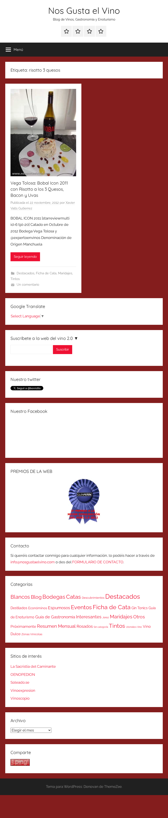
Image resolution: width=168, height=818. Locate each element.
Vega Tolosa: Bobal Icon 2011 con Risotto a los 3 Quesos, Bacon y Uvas (39, 189)
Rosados (85, 626)
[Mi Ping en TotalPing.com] (20, 764)
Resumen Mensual (56, 626)
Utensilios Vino (134, 627)
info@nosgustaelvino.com (32, 562)
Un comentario (28, 285)
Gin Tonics (139, 608)
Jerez (105, 617)
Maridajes (65, 273)
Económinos (37, 608)
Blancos (20, 597)
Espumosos (59, 607)
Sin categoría (101, 627)
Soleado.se (19, 682)
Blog (36, 597)
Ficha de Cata (46, 273)
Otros (139, 616)
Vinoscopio (20, 698)
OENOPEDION (22, 674)
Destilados (18, 608)
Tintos (15, 279)
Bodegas (53, 597)
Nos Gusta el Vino (84, 10)
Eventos (81, 607)
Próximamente (23, 626)
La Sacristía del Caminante (33, 666)
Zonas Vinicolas (31, 634)
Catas (73, 596)
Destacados (25, 273)
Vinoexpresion (22, 690)
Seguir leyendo (25, 257)
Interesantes (89, 616)
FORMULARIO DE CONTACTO (97, 562)
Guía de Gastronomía (55, 616)
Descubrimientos (93, 597)
